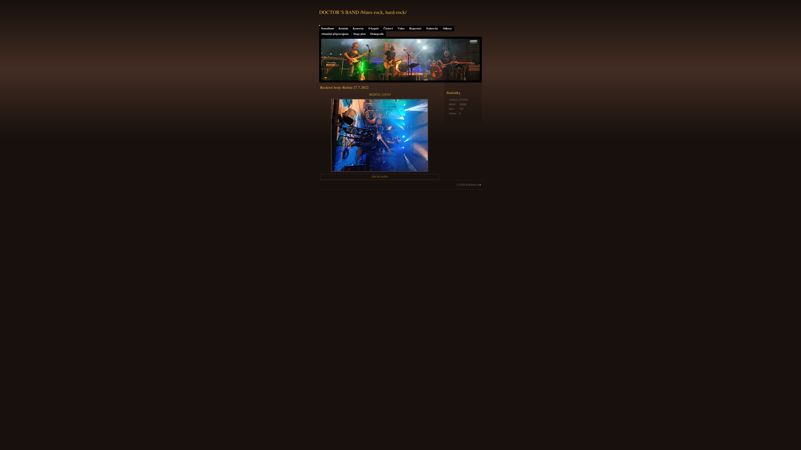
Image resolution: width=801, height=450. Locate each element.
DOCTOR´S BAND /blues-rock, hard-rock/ (363, 12)
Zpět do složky (380, 176)
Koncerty (358, 28)
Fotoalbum (327, 28)
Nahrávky (432, 28)
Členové (388, 28)
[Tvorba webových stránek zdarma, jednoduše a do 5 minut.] (480, 185)
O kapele (373, 28)
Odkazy (447, 28)
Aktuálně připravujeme (335, 34)
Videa (401, 28)
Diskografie (377, 34)
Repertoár (415, 28)
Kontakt (343, 28)
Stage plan (359, 34)
